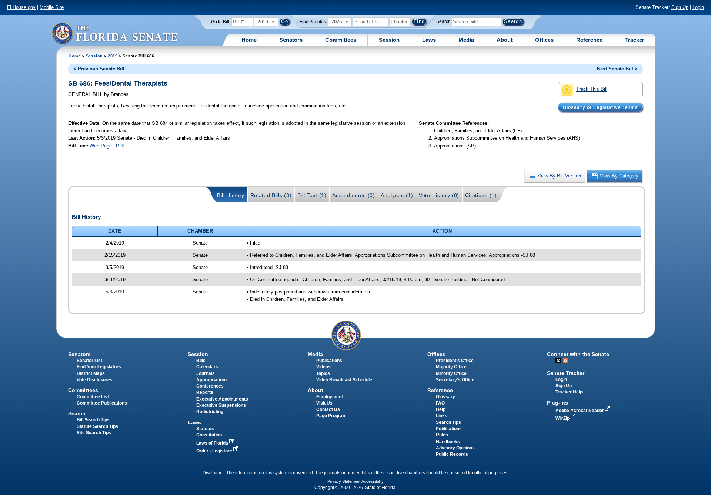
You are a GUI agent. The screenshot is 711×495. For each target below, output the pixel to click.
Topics (323, 373)
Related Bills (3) (271, 195)
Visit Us (324, 403)
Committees (340, 40)
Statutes (205, 428)
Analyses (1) (397, 195)
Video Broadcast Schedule (344, 380)
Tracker (634, 40)
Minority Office (451, 373)
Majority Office (451, 367)
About (505, 40)
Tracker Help (569, 392)
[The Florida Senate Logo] (114, 33)
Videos (323, 367)
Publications (329, 360)
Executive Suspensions (221, 405)
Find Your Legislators (99, 367)
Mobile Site (52, 7)
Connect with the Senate (578, 354)
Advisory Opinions (455, 448)
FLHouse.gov (21, 7)
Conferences (210, 386)
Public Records (452, 454)
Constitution (209, 435)
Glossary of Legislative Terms (600, 107)
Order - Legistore (214, 451)
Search (443, 21)
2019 (112, 56)
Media (466, 40)
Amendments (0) (353, 195)
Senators (291, 40)
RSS (565, 360)
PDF (121, 146)
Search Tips (448, 422)
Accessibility (372, 481)
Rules (442, 435)
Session (389, 40)
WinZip (563, 418)
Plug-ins (557, 403)
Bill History (230, 195)
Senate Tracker (565, 373)
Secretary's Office (455, 380)
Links (441, 415)
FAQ (440, 403)
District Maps (91, 373)
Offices (544, 40)
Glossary (445, 397)
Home (249, 40)
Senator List (89, 360)
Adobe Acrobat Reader (580, 410)
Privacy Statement (343, 481)
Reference (589, 40)
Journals (205, 373)
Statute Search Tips (97, 426)
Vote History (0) (439, 195)
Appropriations (212, 380)
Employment (329, 397)
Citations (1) (481, 195)
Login (698, 7)
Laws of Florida (212, 443)
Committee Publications (102, 403)
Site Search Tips (94, 433)
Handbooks (448, 441)
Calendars (207, 367)
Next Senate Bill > (617, 69)
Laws (429, 40)
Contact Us (328, 409)
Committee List (93, 397)
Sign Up (679, 7)
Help (440, 409)
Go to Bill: (220, 22)
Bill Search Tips (93, 420)
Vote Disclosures (95, 380)
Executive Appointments (222, 399)
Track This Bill (591, 89)
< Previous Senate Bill (98, 69)
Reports (204, 392)
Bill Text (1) (312, 195)
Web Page (101, 146)
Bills (201, 360)
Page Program (331, 415)
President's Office (455, 360)
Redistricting (209, 411)
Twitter (558, 360)
